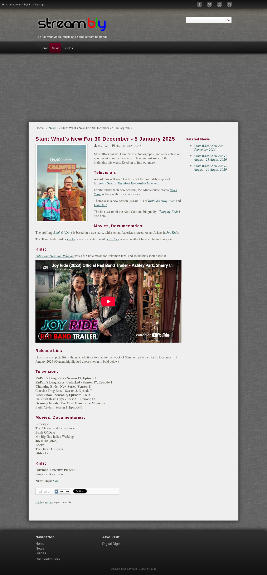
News (55, 48)
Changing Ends (167, 211)
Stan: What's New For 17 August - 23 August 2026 (210, 157)
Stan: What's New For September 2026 (208, 147)
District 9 (113, 239)
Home (44, 48)
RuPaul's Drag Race (161, 200)
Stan (56, 480)
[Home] (71, 23)
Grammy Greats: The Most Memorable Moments (126, 183)
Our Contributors (47, 559)
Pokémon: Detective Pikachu (54, 255)
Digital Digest (112, 544)
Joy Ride (172, 232)
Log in (38, 502)
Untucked (100, 205)
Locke (71, 239)
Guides (67, 48)
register (49, 502)
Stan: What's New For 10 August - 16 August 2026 (210, 167)
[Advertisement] (133, 89)
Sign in (27, 4)
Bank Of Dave (62, 232)
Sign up (39, 4)
